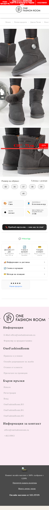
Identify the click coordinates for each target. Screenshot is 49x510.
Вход (6, 399)
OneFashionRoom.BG (14, 410)
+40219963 (9, 436)
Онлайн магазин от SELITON (24, 495)
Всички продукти (20, 22)
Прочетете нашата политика (25, 483)
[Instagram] (12, 446)
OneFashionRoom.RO (14, 404)
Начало (8, 22)
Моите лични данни (27, 489)
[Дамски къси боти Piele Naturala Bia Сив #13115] (24, 77)
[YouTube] (19, 446)
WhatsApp (24, 239)
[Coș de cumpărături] (46, 9)
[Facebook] (5, 446)
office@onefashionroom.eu (16, 430)
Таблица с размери (39, 181)
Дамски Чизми (35, 22)
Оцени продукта (15, 286)
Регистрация (10, 393)
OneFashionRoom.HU (14, 416)
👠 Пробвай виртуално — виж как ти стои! (24, 227)
